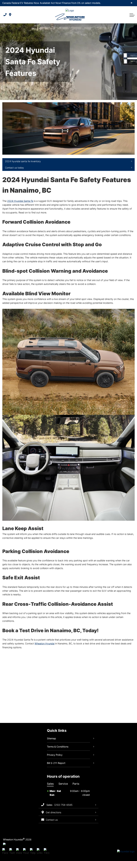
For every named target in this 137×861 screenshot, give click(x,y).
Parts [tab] (76, 783)
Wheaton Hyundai (44, 643)
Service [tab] (63, 783)
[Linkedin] (39, 851)
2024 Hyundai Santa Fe (20, 201)
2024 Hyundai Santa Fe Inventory (23, 161)
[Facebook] (5, 851)
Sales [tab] (50, 783)
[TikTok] (46, 851)
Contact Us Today (14, 167)
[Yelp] (33, 851)
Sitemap (51, 738)
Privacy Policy (54, 754)
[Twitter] (12, 851)
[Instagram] (19, 851)
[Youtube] (26, 851)
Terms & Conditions (57, 746)
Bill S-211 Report (56, 763)
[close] (131, 2)
